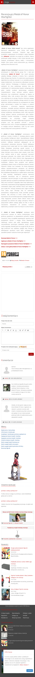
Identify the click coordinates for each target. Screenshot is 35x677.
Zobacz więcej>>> (24, 665)
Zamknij (30, 670)
